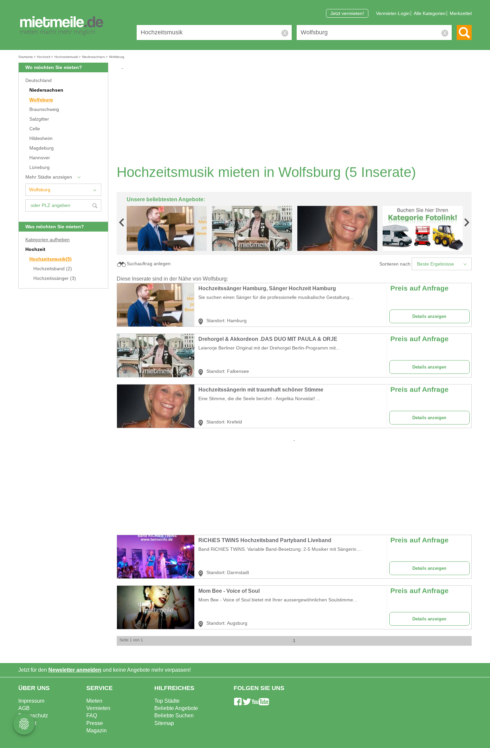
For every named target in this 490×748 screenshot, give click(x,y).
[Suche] (464, 32)
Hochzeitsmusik (50, 259)
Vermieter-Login (393, 13)
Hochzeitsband (52, 268)
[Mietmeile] (61, 26)
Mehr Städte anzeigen (48, 177)
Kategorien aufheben (47, 239)
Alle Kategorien (430, 13)
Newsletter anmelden (74, 670)
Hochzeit (35, 249)
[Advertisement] (297, 116)
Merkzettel (461, 13)
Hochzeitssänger (54, 278)
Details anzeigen (429, 316)
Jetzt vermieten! (347, 13)
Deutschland (38, 80)
